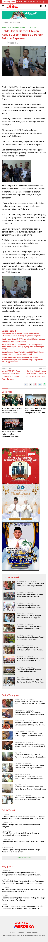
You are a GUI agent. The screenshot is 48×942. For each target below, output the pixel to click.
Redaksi (21, 933)
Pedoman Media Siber (11, 935)
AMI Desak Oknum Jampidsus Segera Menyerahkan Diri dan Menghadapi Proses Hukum (23, 890)
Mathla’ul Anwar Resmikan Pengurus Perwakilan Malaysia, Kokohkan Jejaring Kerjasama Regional (21, 335)
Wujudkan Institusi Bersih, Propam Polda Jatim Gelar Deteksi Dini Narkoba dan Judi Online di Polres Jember (30, 595)
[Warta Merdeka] (11, 6)
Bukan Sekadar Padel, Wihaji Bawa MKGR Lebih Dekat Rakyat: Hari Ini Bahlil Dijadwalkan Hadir (23, 353)
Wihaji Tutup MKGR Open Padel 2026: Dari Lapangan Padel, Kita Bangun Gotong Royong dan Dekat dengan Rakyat (23, 347)
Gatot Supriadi (11, 42)
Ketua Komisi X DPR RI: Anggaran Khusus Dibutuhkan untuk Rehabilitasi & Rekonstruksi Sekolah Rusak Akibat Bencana (30, 713)
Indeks (12, 933)
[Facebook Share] (26, 384)
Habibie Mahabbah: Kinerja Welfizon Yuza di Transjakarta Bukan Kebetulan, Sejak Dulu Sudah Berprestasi (21, 874)
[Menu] (3, 6)
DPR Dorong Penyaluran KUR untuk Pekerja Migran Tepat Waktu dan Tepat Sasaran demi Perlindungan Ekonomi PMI (30, 734)
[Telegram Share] (40, 384)
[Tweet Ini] (30, 384)
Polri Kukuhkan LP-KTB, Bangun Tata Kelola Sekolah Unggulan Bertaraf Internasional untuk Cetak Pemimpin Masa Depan (30, 617)
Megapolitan (6, 27)
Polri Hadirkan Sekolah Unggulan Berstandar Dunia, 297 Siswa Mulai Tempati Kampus (30, 681)
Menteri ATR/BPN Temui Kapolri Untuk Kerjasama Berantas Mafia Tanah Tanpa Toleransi (11, 373)
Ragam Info (23, 27)
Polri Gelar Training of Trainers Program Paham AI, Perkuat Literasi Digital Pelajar (29, 670)
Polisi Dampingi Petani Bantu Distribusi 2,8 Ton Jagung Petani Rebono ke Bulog (29, 649)
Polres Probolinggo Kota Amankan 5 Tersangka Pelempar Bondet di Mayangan (30, 659)
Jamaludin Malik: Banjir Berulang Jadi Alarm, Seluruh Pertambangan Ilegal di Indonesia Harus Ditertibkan (30, 745)
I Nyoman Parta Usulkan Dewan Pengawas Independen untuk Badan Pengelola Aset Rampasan (30, 627)
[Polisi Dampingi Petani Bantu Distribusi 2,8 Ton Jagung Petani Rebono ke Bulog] (9, 649)
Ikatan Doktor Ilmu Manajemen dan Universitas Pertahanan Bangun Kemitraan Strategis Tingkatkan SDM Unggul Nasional (22, 360)
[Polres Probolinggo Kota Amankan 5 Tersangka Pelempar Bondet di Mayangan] (9, 660)
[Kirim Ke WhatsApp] (44, 384)
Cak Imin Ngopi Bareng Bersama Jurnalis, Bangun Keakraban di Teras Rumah (21, 851)
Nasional (15, 27)
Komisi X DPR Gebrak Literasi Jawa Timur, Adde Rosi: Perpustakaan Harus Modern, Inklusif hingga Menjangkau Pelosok (30, 585)
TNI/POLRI (32, 27)
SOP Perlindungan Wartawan (34, 935)
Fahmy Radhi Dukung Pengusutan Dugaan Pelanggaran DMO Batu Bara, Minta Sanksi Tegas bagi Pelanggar (23, 882)
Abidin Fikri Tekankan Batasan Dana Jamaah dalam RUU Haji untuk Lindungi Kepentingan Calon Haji (30, 724)
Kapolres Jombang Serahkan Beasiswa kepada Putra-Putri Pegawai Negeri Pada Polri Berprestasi (28, 606)
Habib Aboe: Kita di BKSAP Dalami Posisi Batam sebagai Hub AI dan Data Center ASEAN (23, 340)
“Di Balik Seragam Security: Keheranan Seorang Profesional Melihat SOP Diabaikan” (20, 834)
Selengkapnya (23, 858)
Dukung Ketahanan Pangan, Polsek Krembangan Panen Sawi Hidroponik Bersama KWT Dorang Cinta (30, 638)
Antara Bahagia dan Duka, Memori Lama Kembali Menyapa (21, 826)
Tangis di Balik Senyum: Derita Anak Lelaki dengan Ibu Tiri (23, 842)
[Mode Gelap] (41, 6)
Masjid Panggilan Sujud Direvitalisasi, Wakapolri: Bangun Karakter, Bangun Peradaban (24, 899)
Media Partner (32, 933)
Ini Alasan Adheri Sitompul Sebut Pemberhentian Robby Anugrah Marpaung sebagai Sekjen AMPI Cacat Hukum (23, 817)
